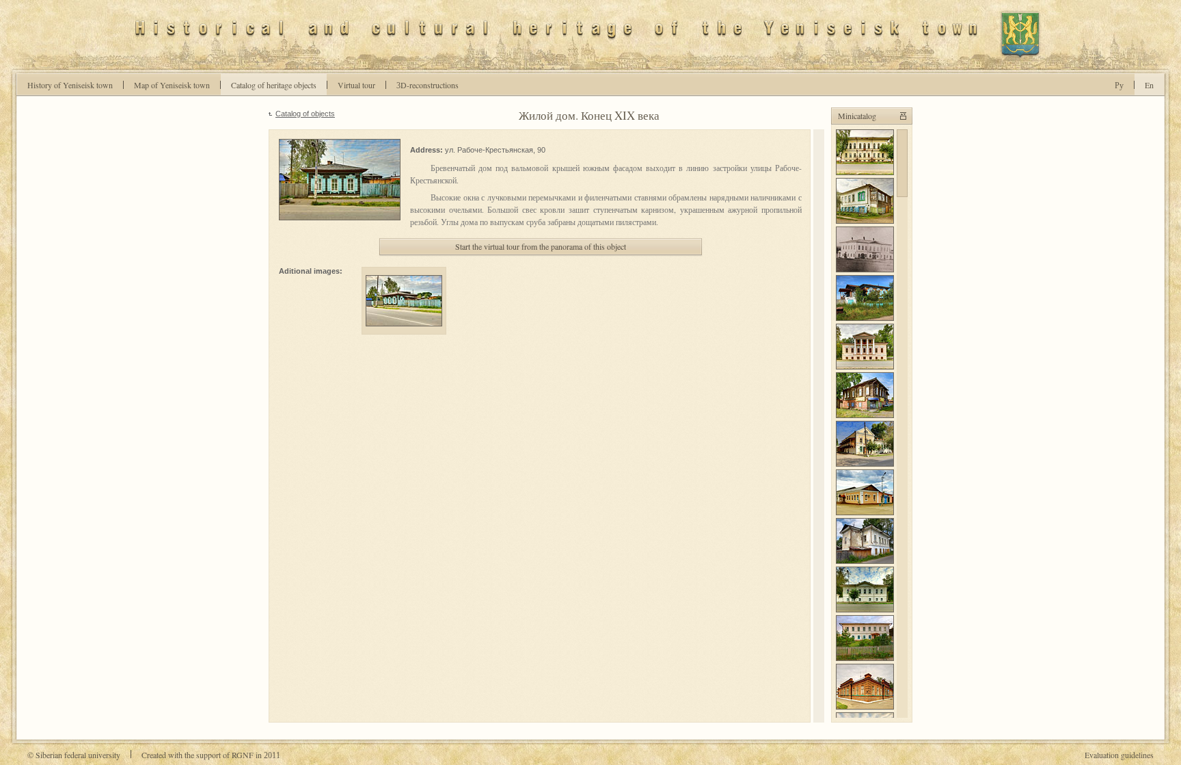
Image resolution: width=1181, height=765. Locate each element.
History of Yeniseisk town (70, 84)
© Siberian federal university (73, 754)
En (1149, 84)
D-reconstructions (427, 84)
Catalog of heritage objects (273, 84)
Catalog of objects (305, 113)
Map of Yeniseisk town (172, 84)
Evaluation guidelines (1119, 754)
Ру (1119, 84)
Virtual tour (356, 84)
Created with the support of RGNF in (210, 754)
